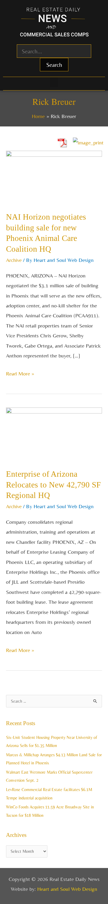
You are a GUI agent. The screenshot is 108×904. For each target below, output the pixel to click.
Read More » (20, 373)
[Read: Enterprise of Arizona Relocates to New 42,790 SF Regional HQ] (54, 433)
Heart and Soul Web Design (67, 889)
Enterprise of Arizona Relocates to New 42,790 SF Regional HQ (53, 485)
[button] (54, 82)
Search (54, 64)
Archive (14, 260)
